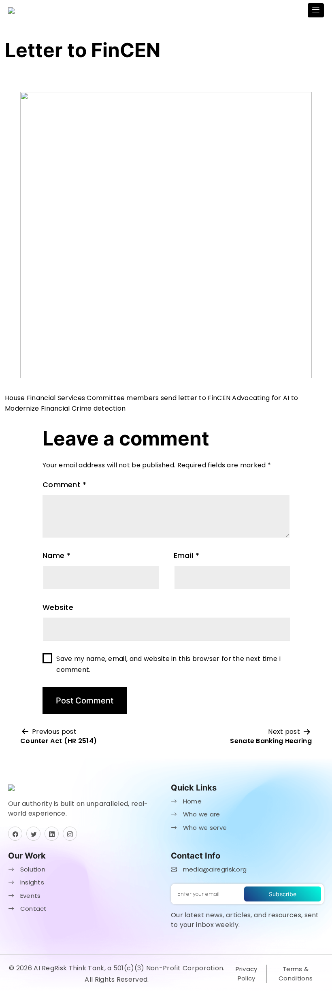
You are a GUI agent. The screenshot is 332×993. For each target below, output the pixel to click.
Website (58, 607)
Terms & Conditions (296, 973)
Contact (32, 908)
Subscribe (283, 894)
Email (186, 555)
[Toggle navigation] (316, 10)
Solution (31, 869)
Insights (31, 882)
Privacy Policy (247, 973)
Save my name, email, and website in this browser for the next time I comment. (168, 664)
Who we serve (204, 827)
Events (29, 895)
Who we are (200, 814)
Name (56, 555)
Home (191, 801)
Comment (65, 484)
